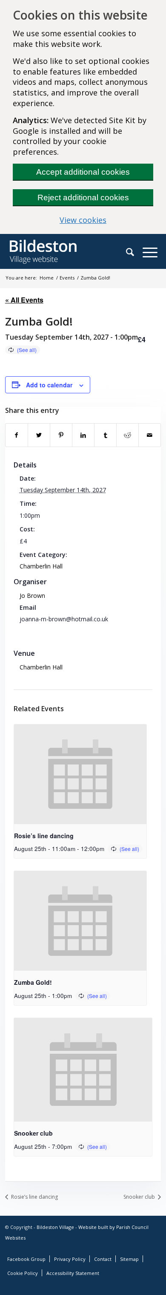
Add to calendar (49, 385)
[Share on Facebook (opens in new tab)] (17, 435)
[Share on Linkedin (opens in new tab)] (83, 435)
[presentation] (80, 774)
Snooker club (33, 1133)
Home (47, 277)
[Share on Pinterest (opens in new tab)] (61, 435)
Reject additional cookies (83, 197)
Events (67, 277)
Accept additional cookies (83, 171)
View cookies (106, 220)
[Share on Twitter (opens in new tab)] (39, 435)
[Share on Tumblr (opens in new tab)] (105, 435)
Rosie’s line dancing (44, 835)
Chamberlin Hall (41, 566)
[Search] (134, 252)
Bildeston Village (55, 1227)
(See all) (27, 349)
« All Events (24, 300)
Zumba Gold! (33, 982)
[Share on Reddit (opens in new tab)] (127, 435)
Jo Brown (32, 595)
